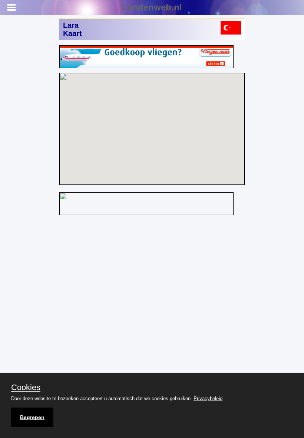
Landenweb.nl (152, 7)
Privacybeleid (208, 398)
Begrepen (32, 417)
